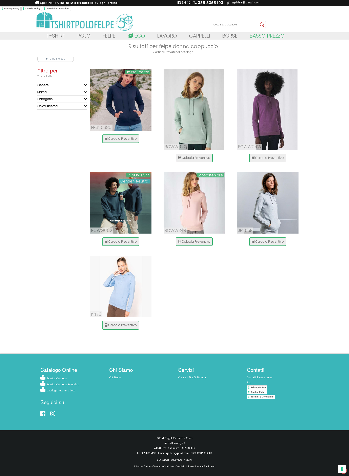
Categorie (45, 99)
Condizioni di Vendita (187, 466)
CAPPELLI (199, 35)
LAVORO (167, 35)
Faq (249, 382)
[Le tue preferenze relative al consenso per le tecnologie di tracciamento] (342, 469)
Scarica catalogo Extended (62, 384)
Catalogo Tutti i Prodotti (60, 390)
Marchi (42, 92)
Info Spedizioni (207, 466)
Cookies (147, 466)
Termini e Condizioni (58, 8)
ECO (139, 35)
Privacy (138, 466)
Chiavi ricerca (47, 106)
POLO (83, 35)
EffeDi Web (164, 459)
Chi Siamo (115, 377)
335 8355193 (148, 453)
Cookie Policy (32, 8)
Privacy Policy (11, 8)
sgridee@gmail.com (246, 2)
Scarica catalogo (56, 378)
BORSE (230, 35)
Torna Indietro (56, 58)
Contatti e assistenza (259, 377)
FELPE (109, 35)
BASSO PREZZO (267, 35)
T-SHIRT (55, 35)
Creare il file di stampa (192, 377)
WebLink (188, 459)
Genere (43, 85)
